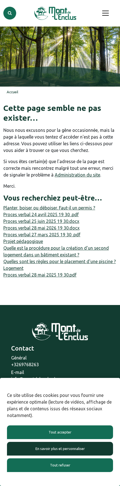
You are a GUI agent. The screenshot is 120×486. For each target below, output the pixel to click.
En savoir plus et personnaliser (60, 449)
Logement (13, 268)
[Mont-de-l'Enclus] (55, 13)
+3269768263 (25, 364)
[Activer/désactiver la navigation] (105, 13)
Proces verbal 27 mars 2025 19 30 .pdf (41, 234)
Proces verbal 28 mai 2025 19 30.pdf (39, 274)
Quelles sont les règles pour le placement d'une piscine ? (59, 261)
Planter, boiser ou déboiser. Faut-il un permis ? (49, 207)
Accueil (12, 92)
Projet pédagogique (23, 241)
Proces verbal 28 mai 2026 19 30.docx (41, 227)
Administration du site (77, 174)
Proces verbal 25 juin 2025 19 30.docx (41, 221)
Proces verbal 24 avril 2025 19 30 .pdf (41, 214)
